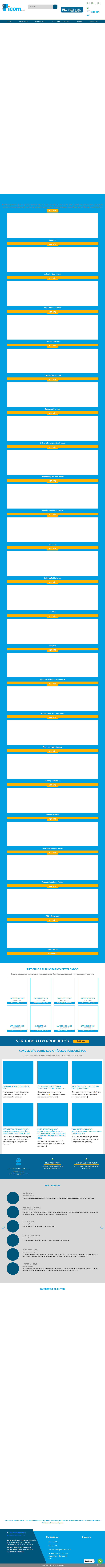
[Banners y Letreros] (52, 394)
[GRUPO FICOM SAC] (13, 7)
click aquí (81, 1041)
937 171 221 (53, 1542)
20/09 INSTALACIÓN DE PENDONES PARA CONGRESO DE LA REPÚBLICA (87, 1131)
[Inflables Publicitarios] (52, 563)
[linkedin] (79, 1541)
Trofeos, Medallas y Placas (52, 882)
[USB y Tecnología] (52, 901)
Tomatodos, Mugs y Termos (52, 848)
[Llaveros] (52, 631)
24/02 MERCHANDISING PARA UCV (16, 1088)
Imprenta (52, 544)
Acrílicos (52, 240)
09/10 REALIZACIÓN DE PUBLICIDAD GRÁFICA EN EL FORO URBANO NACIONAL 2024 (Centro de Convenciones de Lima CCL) (51, 1133)
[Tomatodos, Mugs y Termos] (52, 834)
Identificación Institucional (52, 510)
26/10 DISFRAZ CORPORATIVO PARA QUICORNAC (85, 1088)
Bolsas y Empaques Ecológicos (52, 443)
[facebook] (93, 1541)
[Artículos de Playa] (52, 327)
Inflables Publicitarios (52, 578)
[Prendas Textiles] (52, 800)
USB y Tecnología (52, 916)
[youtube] (84, 1541)
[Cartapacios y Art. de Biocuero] (52, 462)
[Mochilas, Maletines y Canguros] (52, 665)
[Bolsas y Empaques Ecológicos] (52, 428)
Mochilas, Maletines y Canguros (52, 679)
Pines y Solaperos (52, 781)
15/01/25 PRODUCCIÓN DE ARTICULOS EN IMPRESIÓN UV (51, 1088)
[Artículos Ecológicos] (52, 259)
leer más (18, 1072)
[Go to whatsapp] (100, 1561)
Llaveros (52, 646)
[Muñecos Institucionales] (52, 732)
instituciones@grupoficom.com (60, 1550)
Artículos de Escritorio (52, 308)
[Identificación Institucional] (52, 496)
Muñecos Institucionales (52, 747)
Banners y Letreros (52, 409)
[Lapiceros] (52, 597)
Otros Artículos (52, 950)
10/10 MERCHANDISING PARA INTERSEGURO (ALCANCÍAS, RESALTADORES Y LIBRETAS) (16, 1131)
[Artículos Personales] (52, 360)
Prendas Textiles (52, 815)
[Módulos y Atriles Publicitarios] (52, 698)
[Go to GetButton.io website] (100, 1565)
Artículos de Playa (52, 342)
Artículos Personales (52, 375)
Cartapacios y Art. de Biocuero (52, 477)
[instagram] (88, 1541)
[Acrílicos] (52, 225)
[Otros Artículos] (52, 935)
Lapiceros (52, 612)
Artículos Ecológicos (52, 274)
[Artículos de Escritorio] (52, 293)
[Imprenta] (52, 529)
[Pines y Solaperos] (52, 766)
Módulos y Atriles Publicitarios (52, 713)
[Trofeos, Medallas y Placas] (52, 867)
